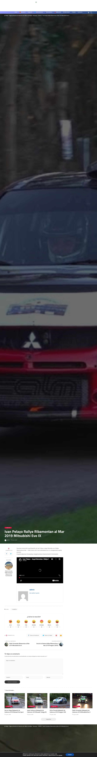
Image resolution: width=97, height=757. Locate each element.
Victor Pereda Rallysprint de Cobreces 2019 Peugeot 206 (58, 711)
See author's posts (34, 593)
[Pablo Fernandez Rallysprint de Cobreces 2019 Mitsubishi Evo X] (82, 700)
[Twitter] (11, 554)
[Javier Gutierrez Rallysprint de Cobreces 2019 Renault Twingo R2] (37, 700)
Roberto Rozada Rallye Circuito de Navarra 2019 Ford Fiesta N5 (9, 573)
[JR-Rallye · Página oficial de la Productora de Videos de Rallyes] (48, 6)
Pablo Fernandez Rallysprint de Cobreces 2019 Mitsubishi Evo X (81, 711)
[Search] (91, 12)
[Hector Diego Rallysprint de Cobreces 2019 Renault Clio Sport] (15, 700)
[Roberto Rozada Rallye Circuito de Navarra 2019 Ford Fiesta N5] (9, 566)
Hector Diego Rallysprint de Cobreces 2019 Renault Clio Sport (14, 711)
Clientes (8, 527)
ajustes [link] (60, 755)
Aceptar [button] (70, 754)
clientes (15, 609)
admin (31, 589)
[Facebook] (6, 554)
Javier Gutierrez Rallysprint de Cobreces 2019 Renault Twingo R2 (37, 711)
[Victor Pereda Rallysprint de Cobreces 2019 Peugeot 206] (60, 700)
